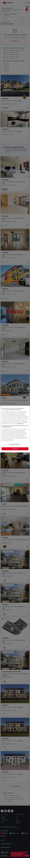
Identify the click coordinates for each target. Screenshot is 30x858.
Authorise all (15, 448)
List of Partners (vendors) (7, 440)
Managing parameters (14, 444)
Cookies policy (20, 423)
